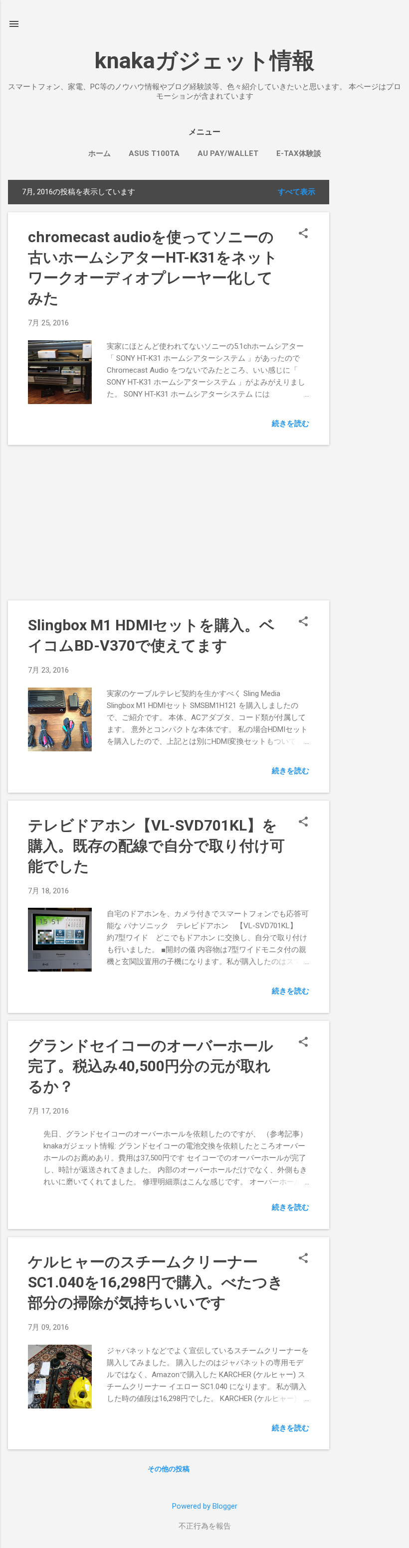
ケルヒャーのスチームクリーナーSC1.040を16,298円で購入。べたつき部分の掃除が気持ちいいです (155, 1282)
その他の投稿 (169, 1469)
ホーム (99, 153)
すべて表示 (296, 191)
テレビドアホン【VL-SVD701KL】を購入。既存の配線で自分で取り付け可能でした (156, 846)
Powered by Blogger (204, 1506)
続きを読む (290, 423)
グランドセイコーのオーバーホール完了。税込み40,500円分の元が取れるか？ (150, 1066)
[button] (303, 234)
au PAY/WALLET (228, 153)
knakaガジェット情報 (205, 60)
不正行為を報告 (205, 1526)
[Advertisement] (369, 329)
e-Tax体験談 (298, 153)
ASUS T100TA (154, 153)
